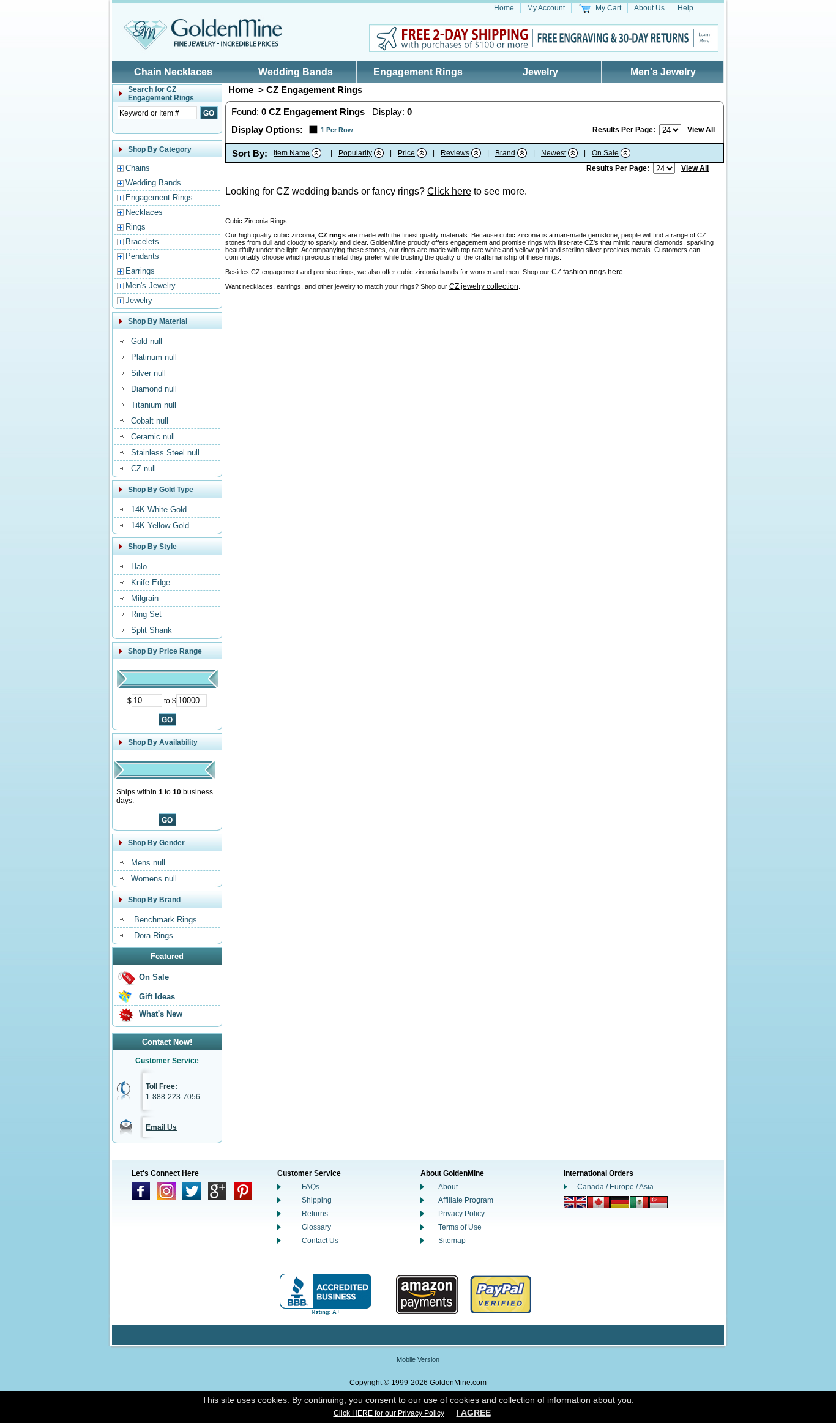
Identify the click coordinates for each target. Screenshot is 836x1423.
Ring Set (146, 614)
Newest (553, 153)
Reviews (455, 153)
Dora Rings (153, 935)
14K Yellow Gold (160, 525)
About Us (649, 8)
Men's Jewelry (663, 72)
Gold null (146, 341)
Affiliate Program (465, 1200)
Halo (139, 566)
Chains (137, 168)
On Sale (154, 977)
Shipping (317, 1200)
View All (701, 129)
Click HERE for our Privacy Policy (389, 1413)
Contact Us (320, 1240)
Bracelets (142, 241)
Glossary (316, 1227)
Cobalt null (149, 420)
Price (406, 153)
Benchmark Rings (165, 919)
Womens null (154, 878)
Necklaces (144, 212)
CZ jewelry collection (483, 286)
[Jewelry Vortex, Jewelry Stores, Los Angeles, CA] (325, 1295)
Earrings (140, 270)
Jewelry (540, 72)
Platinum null (154, 357)
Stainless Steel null (165, 452)
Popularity (355, 153)
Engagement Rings (418, 72)
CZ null (143, 468)
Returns (315, 1213)
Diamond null (154, 389)
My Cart (608, 8)
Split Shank (151, 630)
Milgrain (145, 598)
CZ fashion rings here (587, 271)
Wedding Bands (295, 72)
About (448, 1186)
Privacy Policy (461, 1213)
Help (685, 8)
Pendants (142, 256)
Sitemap (452, 1240)
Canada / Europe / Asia (615, 1186)
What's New (160, 1013)
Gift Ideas (157, 996)
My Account (546, 8)
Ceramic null (153, 436)
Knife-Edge (150, 582)
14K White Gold (159, 509)
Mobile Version (418, 1359)
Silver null (148, 373)
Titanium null (153, 404)
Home (504, 8)
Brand (505, 153)
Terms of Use (460, 1227)
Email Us (161, 1127)
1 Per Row (337, 129)
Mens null (148, 862)
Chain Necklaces (173, 72)
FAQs (310, 1186)
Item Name (292, 153)
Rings (135, 226)
